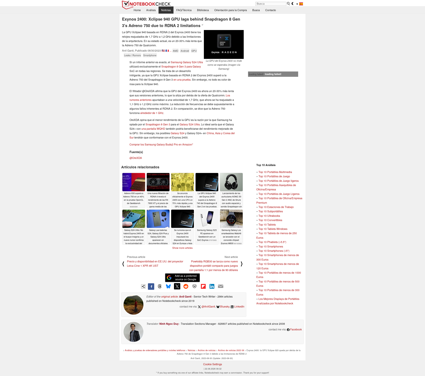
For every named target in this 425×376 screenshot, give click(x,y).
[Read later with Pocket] (194, 286)
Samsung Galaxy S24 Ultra (187, 62)
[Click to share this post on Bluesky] (168, 286)
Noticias (166, 10)
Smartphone (149, 55)
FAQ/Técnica (184, 10)
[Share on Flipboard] (203, 286)
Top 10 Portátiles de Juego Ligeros (278, 194)
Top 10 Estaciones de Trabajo (276, 207)
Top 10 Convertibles (270, 220)
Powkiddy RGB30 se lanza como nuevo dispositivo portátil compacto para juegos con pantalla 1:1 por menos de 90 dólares (213, 265)
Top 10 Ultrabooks (269, 216)
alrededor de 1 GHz (151, 113)
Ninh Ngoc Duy (169, 324)
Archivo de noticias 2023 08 (231, 350)
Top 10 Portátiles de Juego (274, 176)
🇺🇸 (163, 50)
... (170, 50)
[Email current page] (220, 286)
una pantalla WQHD (153, 129)
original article (169, 296)
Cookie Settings (212, 364)
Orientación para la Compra (230, 10)
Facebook (296, 329)
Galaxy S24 (177, 133)
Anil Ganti (185, 296)
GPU (194, 50)
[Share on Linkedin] (212, 286)
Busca (256, 10)
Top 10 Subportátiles (270, 211)
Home (137, 10)
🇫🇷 (167, 50)
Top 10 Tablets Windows (272, 229)
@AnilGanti (208, 306)
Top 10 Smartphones (270, 246)
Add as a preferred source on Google (186, 277)
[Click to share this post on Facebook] (151, 286)
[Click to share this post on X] (177, 286)
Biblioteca (203, 10)
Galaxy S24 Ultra (190, 124)
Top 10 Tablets (267, 224)
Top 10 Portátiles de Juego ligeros (278, 181)
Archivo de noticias (206, 350)
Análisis (151, 10)
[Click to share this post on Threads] (160, 286)
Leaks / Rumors (132, 55)
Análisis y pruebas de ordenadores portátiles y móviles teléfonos (155, 350)
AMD (175, 50)
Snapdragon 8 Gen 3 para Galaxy (181, 66)
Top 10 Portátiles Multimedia (275, 172)
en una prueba (182, 79)
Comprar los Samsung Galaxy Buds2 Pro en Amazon (160, 144)
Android (185, 50)
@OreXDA (135, 158)
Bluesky (224, 306)
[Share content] (143, 286)
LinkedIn (239, 306)
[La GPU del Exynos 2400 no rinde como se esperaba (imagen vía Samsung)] (224, 44)
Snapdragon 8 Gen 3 (158, 124)
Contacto (270, 10)
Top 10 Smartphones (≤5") (273, 251)
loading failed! (256, 74)
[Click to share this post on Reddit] (186, 286)
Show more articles (182, 247)
